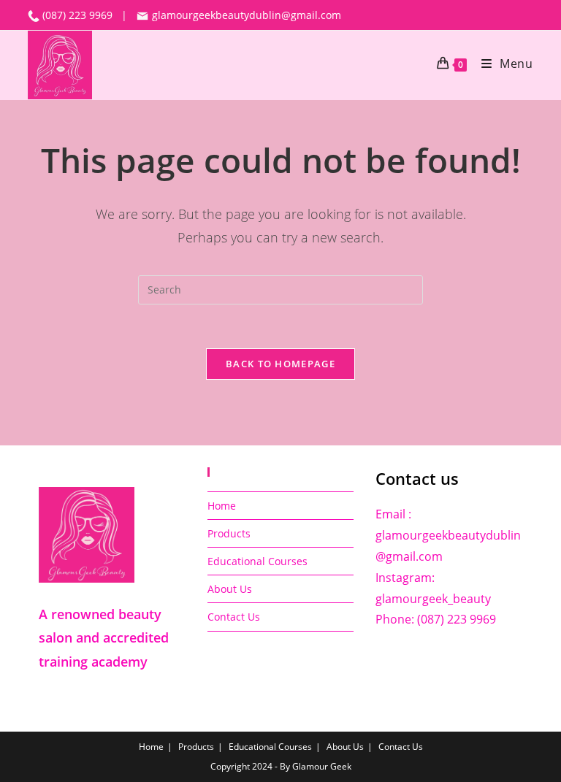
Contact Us (233, 617)
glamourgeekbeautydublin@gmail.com (245, 15)
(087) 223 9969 (78, 15)
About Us (229, 589)
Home (221, 506)
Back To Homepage (280, 363)
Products (229, 533)
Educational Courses (257, 561)
